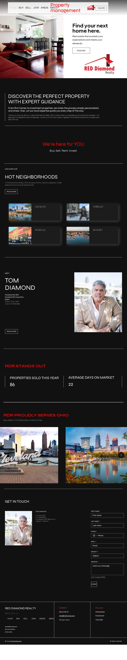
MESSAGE (94, 562)
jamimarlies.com (15, 641)
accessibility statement (11, 626)
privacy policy (8, 632)
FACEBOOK (99, 616)
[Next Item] (121, 455)
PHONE (94, 531)
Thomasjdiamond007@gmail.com (45, 519)
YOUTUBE (99, 620)
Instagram (38, 521)
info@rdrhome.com (67, 616)
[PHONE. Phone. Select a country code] (95, 535)
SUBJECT (94, 552)
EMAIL (93, 541)
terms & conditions (10, 629)
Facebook (45, 521)
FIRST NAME (95, 511)
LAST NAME (95, 521)
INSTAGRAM (100, 612)
